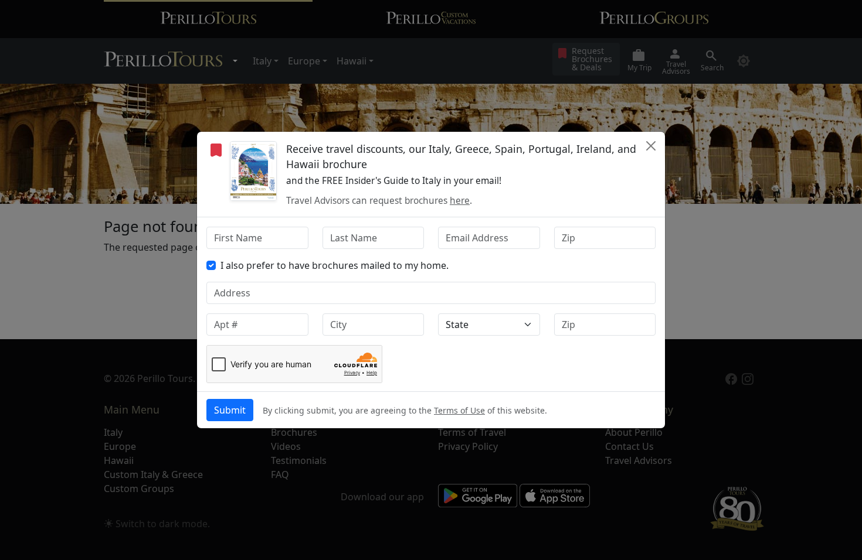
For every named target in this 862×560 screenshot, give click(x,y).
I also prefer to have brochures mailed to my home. (334, 265)
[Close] (651, 145)
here (460, 200)
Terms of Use (459, 410)
